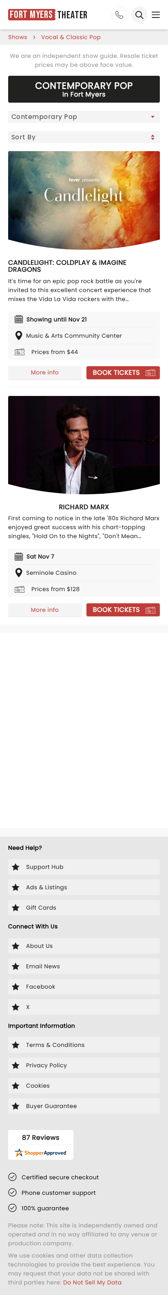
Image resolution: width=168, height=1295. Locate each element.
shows (17, 37)
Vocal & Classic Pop (71, 37)
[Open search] (139, 15)
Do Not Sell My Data (92, 1282)
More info (45, 372)
